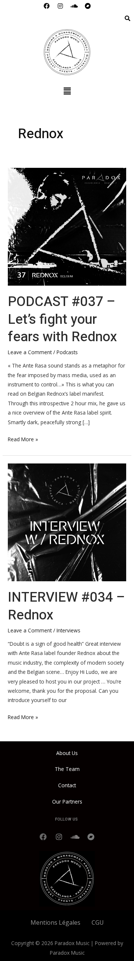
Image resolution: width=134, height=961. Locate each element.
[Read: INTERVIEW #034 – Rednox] (67, 521)
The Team (67, 768)
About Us (67, 753)
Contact (67, 785)
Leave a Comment (30, 352)
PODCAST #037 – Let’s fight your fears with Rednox (62, 319)
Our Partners (67, 801)
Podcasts (67, 352)
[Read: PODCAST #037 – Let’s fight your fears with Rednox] (67, 225)
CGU (98, 922)
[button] (67, 91)
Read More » (23, 439)
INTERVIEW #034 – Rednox (66, 606)
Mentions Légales (55, 922)
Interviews (68, 630)
